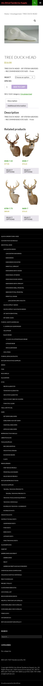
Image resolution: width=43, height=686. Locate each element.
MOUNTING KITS (6, 515)
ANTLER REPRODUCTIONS (9, 480)
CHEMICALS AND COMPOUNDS (11, 570)
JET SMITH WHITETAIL (10, 313)
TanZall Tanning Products (15, 493)
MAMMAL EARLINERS (10, 425)
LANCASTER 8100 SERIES (13, 253)
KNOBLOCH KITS (8, 510)
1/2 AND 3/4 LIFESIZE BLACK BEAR (16, 339)
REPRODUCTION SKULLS (9, 433)
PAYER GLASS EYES (9, 386)
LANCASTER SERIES (9, 249)
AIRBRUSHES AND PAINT (9, 553)
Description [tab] (12, 101)
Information (6, 617)
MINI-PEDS (6, 352)
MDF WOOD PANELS (10, 468)
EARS (2, 412)
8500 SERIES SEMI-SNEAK (14, 271)
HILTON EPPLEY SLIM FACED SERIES (14, 309)
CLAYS (5, 459)
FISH (2, 369)
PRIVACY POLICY (6, 583)
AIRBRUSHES (7, 558)
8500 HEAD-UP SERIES (13, 275)
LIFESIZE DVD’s (8, 536)
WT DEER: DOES (8, 318)
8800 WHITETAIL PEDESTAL (14, 292)
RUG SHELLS (5, 373)
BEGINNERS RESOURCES (9, 596)
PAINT (5, 562)
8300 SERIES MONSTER (13, 262)
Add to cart (19, 87)
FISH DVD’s (7, 528)
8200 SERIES (10, 258)
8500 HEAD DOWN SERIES (14, 279)
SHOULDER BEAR (11, 348)
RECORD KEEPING (9, 446)
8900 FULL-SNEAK (11, 296)
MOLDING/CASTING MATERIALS (11, 575)
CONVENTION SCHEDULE (9, 241)
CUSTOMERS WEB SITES (8, 588)
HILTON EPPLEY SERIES (10, 305)
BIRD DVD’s (7, 532)
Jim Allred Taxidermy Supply (14, 3)
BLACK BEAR (7, 335)
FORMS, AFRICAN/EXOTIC (9, 356)
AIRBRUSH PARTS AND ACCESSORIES (15, 566)
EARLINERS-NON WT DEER (12, 420)
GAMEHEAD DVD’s (9, 523)
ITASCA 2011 (5, 613)
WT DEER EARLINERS (10, 416)
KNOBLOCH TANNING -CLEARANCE (14, 506)
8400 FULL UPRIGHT (12, 266)
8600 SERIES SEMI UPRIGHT (14, 283)
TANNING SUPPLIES (7, 485)
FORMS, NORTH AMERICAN (10, 322)
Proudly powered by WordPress (10, 683)
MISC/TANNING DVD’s (10, 540)
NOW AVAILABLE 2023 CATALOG (11, 605)
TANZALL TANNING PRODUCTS (13, 489)
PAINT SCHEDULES (7, 579)
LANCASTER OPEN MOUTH (16, 300)
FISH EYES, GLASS (8, 403)
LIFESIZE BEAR (10, 343)
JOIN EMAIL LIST (6, 592)
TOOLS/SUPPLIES (6, 442)
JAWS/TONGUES (6, 438)
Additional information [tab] (17, 106)
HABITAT (4, 549)
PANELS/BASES (5, 463)
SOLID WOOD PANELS (10, 476)
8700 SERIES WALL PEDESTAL (15, 288)
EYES (2, 382)
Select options (10, 171)
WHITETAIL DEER (6, 245)
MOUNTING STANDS (10, 450)
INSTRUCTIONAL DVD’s (8, 519)
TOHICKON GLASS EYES (10, 390)
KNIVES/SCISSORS (9, 455)
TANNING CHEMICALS (10, 502)
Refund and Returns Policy (11, 622)
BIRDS (3, 365)
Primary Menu (40, 3)
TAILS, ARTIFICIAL (6, 408)
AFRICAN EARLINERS (10, 429)
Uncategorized (15, 14)
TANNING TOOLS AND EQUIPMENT (14, 498)
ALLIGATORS (5, 378)
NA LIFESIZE (7, 330)
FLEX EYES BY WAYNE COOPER (13, 399)
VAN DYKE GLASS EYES (10, 395)
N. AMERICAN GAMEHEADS (12, 326)
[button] (35, 21)
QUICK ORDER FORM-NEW (10, 236)
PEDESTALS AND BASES (10, 472)
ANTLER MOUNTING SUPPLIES (11, 360)
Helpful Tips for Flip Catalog (11, 600)
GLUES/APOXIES (6, 545)
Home (6, 14)
